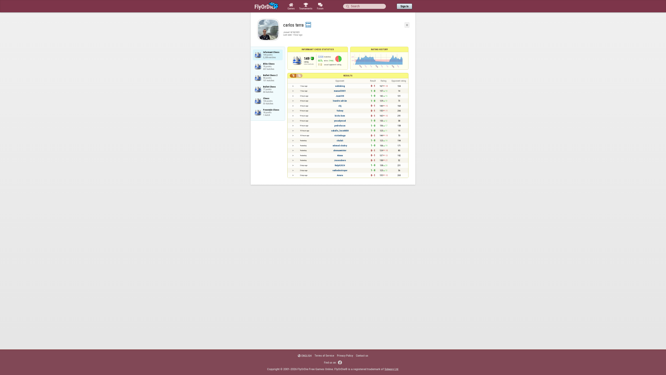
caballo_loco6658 (340, 130)
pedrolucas (339, 125)
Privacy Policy (345, 355)
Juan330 (340, 96)
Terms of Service (324, 355)
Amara (340, 175)
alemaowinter (339, 150)
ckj (339, 106)
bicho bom (340, 115)
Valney (340, 110)
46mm (340, 155)
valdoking (340, 86)
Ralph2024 (340, 165)
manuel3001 (340, 91)
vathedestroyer (339, 170)
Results (347, 75)
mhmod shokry (340, 145)
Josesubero (340, 160)
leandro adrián (340, 100)
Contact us (362, 355)
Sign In (404, 6)
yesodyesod (340, 120)
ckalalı (340, 140)
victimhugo (339, 135)
